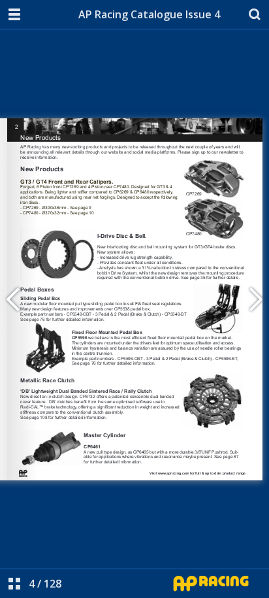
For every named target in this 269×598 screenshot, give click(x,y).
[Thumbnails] (14, 583)
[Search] (254, 14)
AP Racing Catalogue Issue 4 (149, 14)
